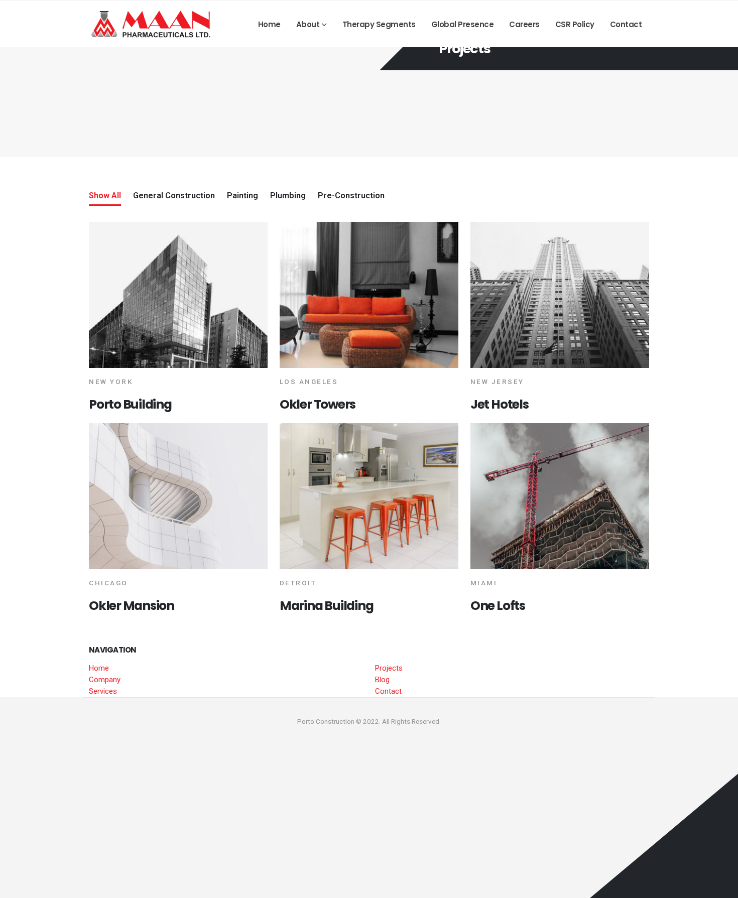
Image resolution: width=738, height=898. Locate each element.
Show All (105, 195)
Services (103, 691)
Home (269, 24)
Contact (626, 24)
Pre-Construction (351, 195)
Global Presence (462, 24)
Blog (382, 679)
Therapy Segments (379, 24)
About (308, 24)
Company (104, 679)
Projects (389, 668)
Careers (524, 24)
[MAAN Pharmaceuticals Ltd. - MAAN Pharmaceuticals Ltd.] (151, 24)
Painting (242, 195)
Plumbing (288, 195)
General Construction (174, 195)
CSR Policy (574, 24)
